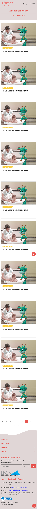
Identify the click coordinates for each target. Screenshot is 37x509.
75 (10, 425)
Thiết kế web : (4, 504)
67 (10, 421)
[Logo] (7, 3)
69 (18, 421)
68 (14, 421)
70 (22, 421)
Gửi (33, 466)
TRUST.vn (10, 504)
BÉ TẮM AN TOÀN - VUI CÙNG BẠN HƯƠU (15, 51)
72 (30, 421)
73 (2, 425)
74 (6, 425)
